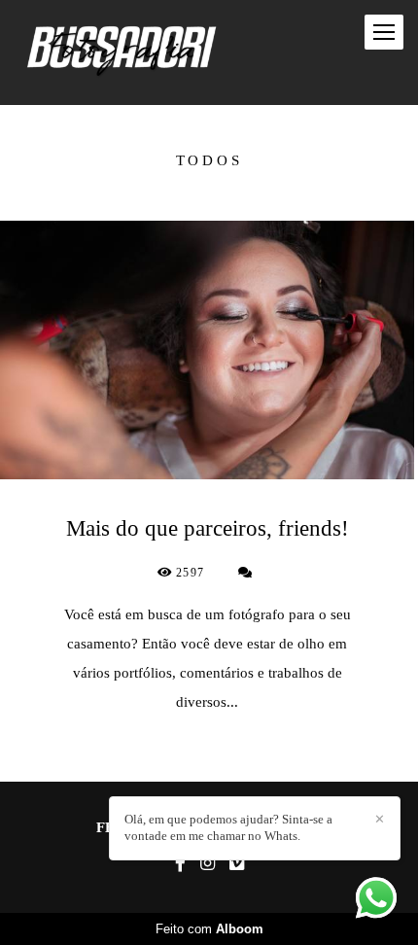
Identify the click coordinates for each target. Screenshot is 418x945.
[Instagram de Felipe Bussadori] (207, 864)
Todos (209, 161)
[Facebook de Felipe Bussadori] (180, 864)
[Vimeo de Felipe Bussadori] (236, 864)
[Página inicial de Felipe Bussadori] (121, 52)
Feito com (209, 929)
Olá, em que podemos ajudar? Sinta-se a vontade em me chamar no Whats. (228, 827)
